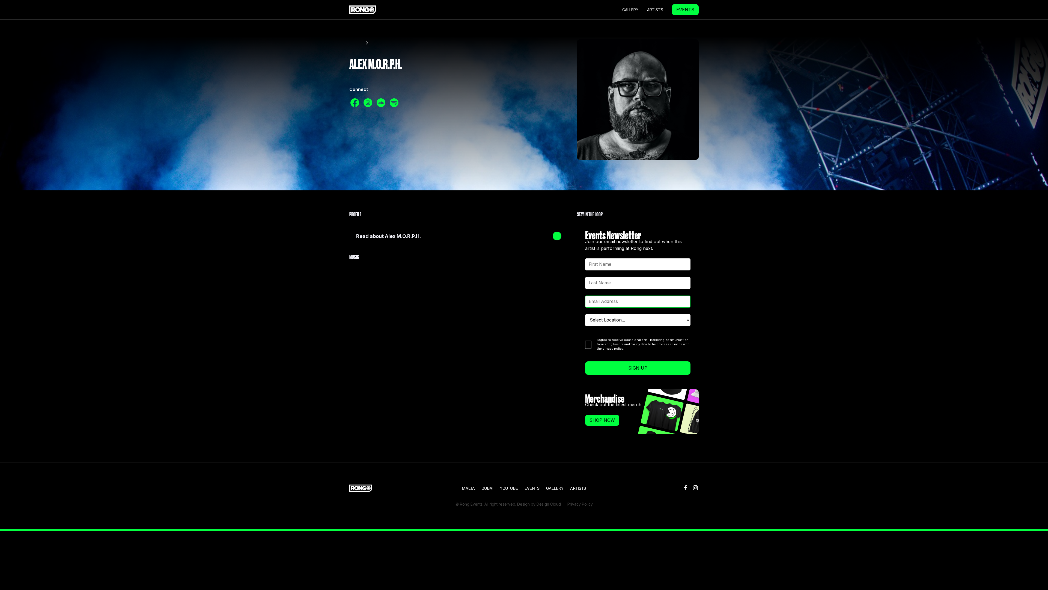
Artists (655, 9)
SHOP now (602, 420)
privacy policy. (613, 348)
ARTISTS (578, 488)
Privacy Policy (580, 504)
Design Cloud (549, 504)
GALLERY (630, 9)
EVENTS (685, 9)
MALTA (468, 488)
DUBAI (487, 488)
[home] (362, 9)
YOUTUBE (509, 488)
